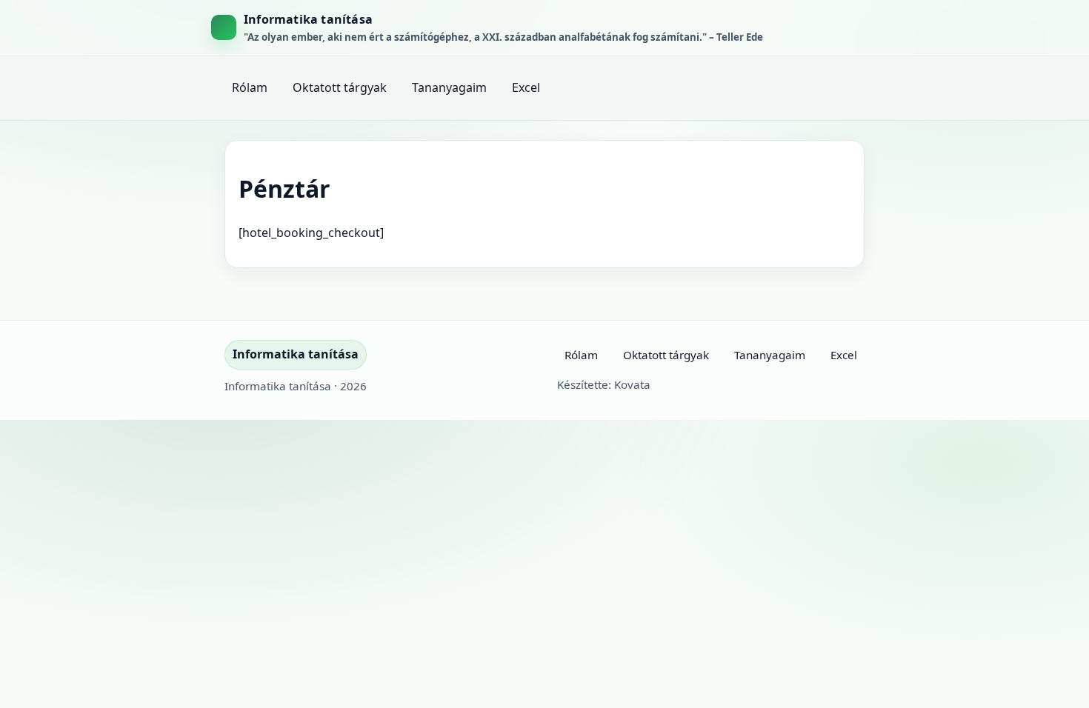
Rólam (249, 87)
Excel (526, 87)
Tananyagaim (449, 87)
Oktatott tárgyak (340, 87)
